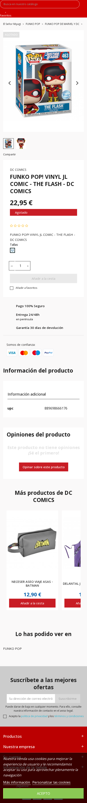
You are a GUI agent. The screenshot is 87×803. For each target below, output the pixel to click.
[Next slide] (77, 83)
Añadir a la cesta (43, 278)
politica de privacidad (34, 716)
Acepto (43, 793)
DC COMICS (18, 170)
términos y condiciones (69, 716)
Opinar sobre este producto (44, 467)
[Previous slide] (10, 83)
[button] (8, 143)
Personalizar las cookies (51, 782)
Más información (17, 782)
